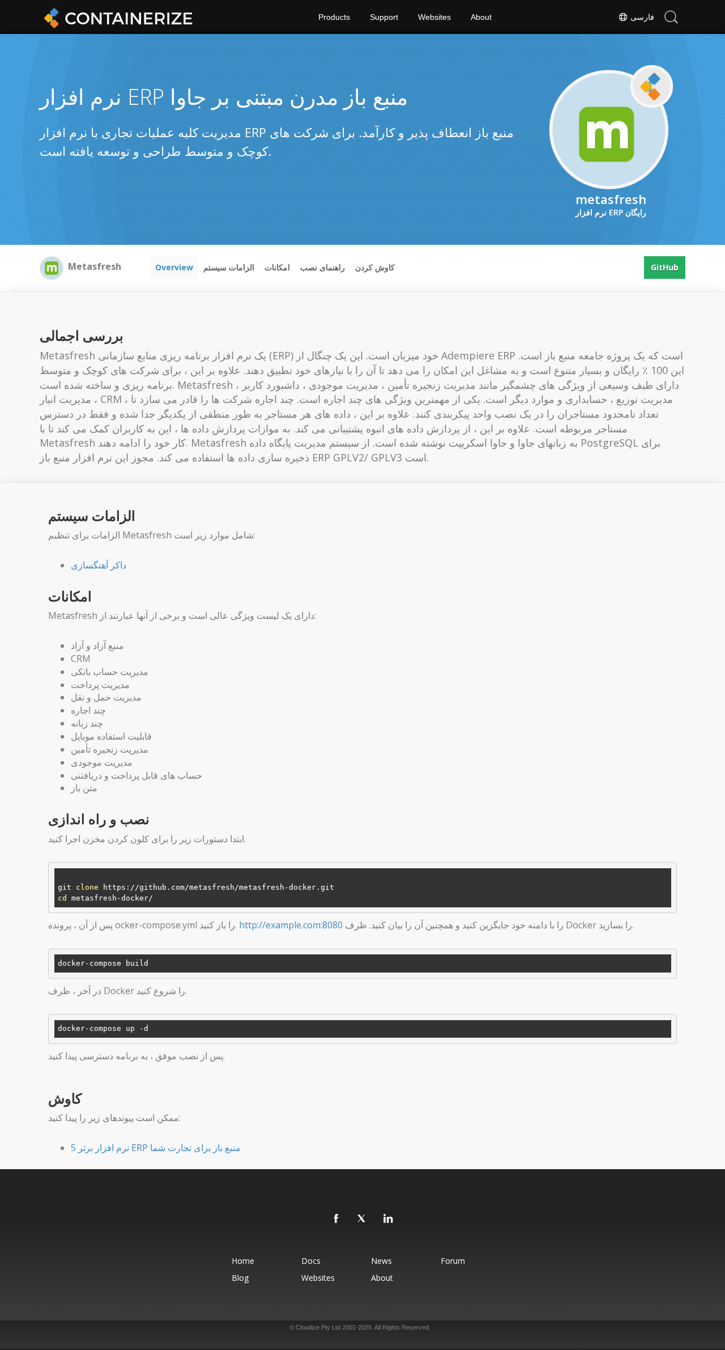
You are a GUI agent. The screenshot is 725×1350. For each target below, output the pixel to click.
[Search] (671, 17)
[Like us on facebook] (336, 1219)
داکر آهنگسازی (98, 565)
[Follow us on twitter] (362, 1219)
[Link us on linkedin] (388, 1219)
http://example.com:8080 (291, 925)
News (381, 1260)
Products (334, 17)
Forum (453, 1260)
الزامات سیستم (228, 267)
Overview (174, 267)
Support (384, 17)
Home (243, 1260)
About (481, 17)
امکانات (277, 267)
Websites (434, 17)
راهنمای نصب (322, 267)
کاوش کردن (375, 267)
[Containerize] (116, 17)
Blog (240, 1277)
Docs (311, 1260)
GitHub (665, 267)
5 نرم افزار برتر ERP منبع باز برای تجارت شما (156, 1147)
